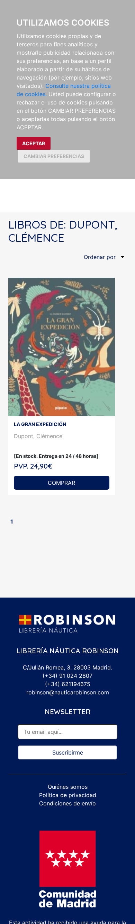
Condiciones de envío (67, 803)
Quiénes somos (68, 786)
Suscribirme (67, 752)
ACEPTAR (33, 143)
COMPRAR (61, 482)
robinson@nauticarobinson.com (67, 692)
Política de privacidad (67, 795)
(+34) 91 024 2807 (67, 675)
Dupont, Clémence (38, 436)
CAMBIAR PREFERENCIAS (54, 156)
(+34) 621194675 (67, 684)
